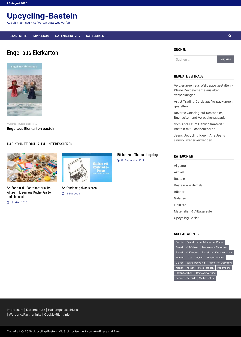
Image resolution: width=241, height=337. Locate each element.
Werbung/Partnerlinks (25, 314)
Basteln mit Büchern (187, 247)
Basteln (179, 179)
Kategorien (95, 36)
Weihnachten (206, 278)
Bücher (179, 192)
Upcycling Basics (186, 218)
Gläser (179, 262)
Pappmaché (224, 267)
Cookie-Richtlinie (57, 314)
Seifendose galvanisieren (79, 188)
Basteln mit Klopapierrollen (217, 252)
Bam (117, 331)
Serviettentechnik (185, 278)
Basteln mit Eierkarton (214, 247)
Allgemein (181, 165)
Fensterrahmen (215, 257)
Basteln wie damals (188, 185)
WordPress (100, 331)
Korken (190, 267)
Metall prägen (206, 267)
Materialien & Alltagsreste (193, 211)
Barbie (179, 242)
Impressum (41, 36)
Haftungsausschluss (63, 310)
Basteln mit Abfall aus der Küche (205, 242)
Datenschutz (66, 36)
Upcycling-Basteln (42, 15)
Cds (190, 257)
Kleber (179, 267)
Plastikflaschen (184, 272)
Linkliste (180, 205)
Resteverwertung (206, 272)
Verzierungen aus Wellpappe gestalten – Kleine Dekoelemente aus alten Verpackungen (203, 90)
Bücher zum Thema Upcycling (137, 155)
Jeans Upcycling (196, 262)
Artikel (179, 172)
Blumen (180, 257)
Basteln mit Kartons (187, 252)
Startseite (18, 36)
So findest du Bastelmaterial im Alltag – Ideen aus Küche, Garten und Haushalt (29, 192)
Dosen (199, 257)
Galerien (180, 198)
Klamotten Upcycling (220, 262)
